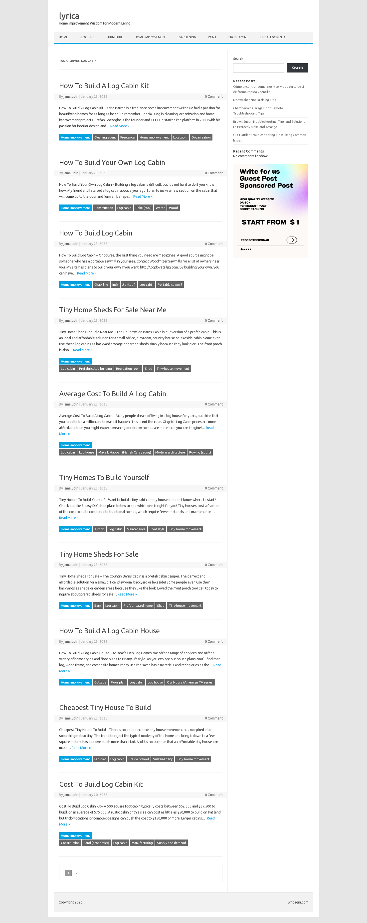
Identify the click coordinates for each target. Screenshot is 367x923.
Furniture (115, 37)
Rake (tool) (144, 208)
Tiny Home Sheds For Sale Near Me (113, 310)
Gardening (187, 37)
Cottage (100, 682)
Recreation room (128, 368)
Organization (201, 137)
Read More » (120, 126)
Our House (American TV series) (190, 682)
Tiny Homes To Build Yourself (104, 477)
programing (238, 37)
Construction (103, 208)
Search (238, 58)
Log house (86, 452)
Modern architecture (170, 452)
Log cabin (180, 137)
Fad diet (100, 759)
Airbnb (99, 529)
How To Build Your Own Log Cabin (112, 162)
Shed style (157, 529)
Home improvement (151, 37)
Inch (115, 284)
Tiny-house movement (173, 368)
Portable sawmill (170, 284)
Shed (148, 368)
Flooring (87, 37)
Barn (97, 605)
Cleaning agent (105, 137)
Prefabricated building (95, 368)
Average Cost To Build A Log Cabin (112, 394)
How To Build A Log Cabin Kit (104, 86)
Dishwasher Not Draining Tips (254, 100)
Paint (212, 37)
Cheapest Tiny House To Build (105, 707)
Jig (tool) (128, 284)
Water (160, 208)
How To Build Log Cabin (96, 233)
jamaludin (71, 96)
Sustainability (163, 759)
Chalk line (101, 284)
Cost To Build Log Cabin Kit (101, 784)
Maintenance (136, 529)
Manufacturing (142, 842)
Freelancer (128, 137)
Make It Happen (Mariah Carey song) (124, 452)
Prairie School (139, 759)
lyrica (69, 15)
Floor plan (118, 682)
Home (63, 37)
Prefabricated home (138, 605)
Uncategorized (272, 37)
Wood (173, 208)
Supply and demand (171, 842)
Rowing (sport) (200, 452)
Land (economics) (96, 842)
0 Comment (214, 96)
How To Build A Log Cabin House (109, 630)
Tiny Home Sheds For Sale (99, 554)
